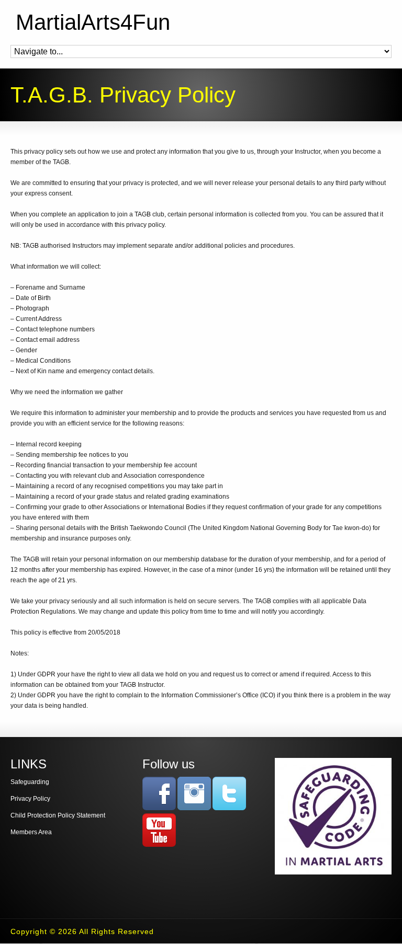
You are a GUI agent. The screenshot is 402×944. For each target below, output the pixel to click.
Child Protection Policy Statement (57, 815)
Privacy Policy (30, 798)
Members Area (31, 832)
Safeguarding (29, 782)
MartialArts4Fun (93, 22)
